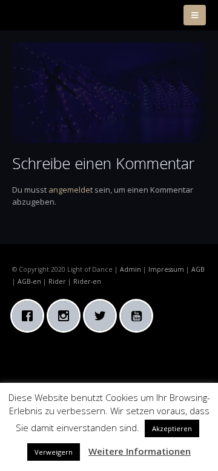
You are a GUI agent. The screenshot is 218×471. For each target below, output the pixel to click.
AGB (198, 269)
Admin (130, 269)
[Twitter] (103, 316)
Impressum (166, 269)
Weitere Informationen (139, 451)
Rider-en (87, 281)
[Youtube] (139, 316)
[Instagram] (66, 316)
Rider (57, 281)
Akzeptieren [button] (172, 428)
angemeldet (70, 189)
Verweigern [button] (54, 452)
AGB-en (29, 281)
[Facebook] (30, 316)
